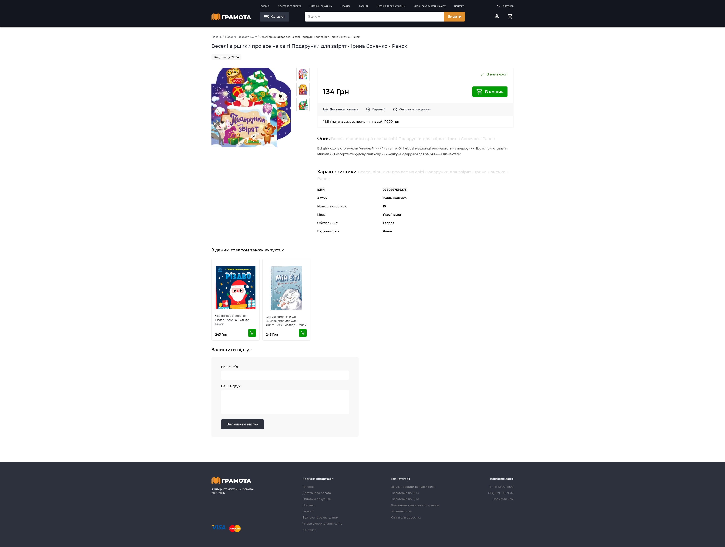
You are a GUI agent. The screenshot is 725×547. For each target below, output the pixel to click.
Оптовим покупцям (320, 6)
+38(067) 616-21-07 (501, 493)
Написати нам (503, 499)
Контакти (459, 6)
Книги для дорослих (406, 517)
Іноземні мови (401, 511)
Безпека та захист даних (391, 6)
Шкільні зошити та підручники (413, 486)
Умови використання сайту (430, 6)
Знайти (454, 16)
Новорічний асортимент (241, 36)
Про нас (345, 6)
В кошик (494, 91)
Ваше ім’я (229, 367)
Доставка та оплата (289, 6)
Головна (264, 6)
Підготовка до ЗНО (405, 493)
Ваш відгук (231, 386)
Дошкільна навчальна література (415, 505)
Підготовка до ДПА (405, 499)
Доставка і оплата (344, 109)
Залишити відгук (242, 424)
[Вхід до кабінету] (496, 17)
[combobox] (374, 17)
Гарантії (363, 6)
